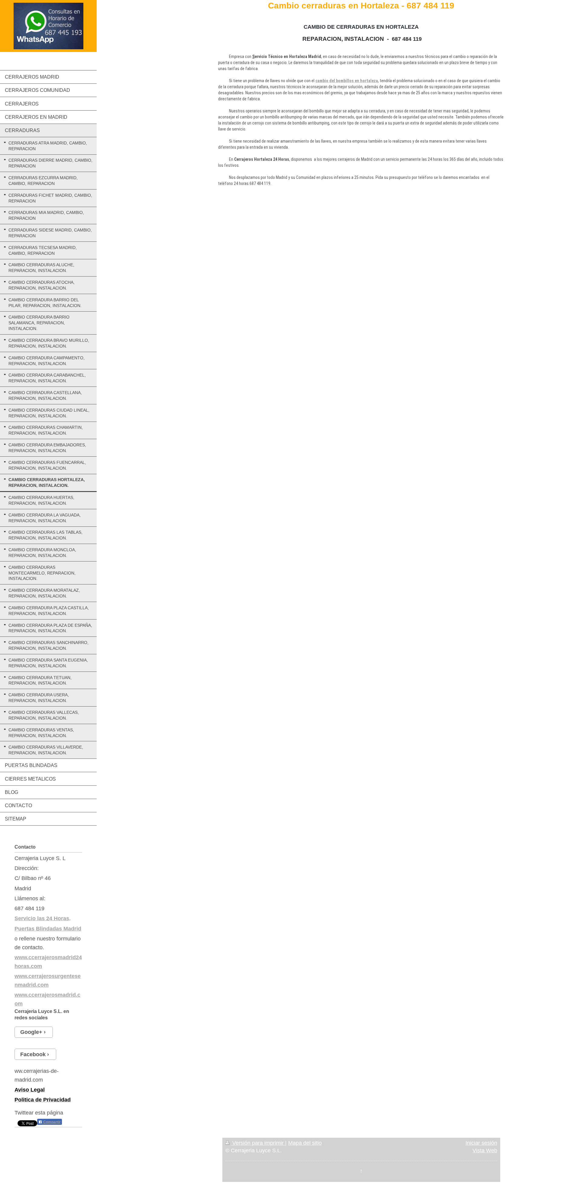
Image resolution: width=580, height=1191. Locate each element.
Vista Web (484, 1150)
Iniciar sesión (481, 1143)
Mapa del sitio (305, 1143)
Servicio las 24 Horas (41, 918)
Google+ (31, 1032)
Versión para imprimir (258, 1143)
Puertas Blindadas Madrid (47, 929)
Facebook (33, 1054)
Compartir (51, 1122)
